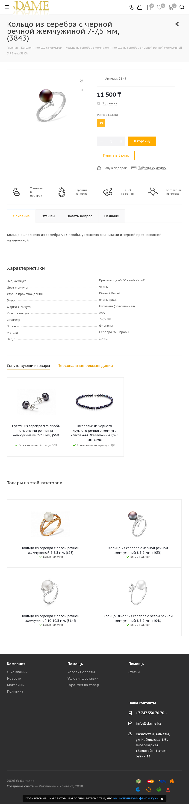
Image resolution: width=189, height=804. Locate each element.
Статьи (134, 672)
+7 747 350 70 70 (150, 713)
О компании (17, 672)
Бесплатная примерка (174, 191)
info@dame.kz (148, 723)
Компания (16, 663)
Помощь (75, 663)
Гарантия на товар (83, 685)
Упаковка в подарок (36, 192)
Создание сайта (20, 786)
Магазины (15, 685)
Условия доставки (83, 678)
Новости (14, 678)
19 (101, 123)
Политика (15, 691)
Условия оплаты (81, 672)
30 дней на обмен (127, 191)
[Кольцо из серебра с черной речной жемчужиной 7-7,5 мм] (51, 83)
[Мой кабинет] (139, 7)
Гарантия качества (82, 191)
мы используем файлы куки (135, 798)
